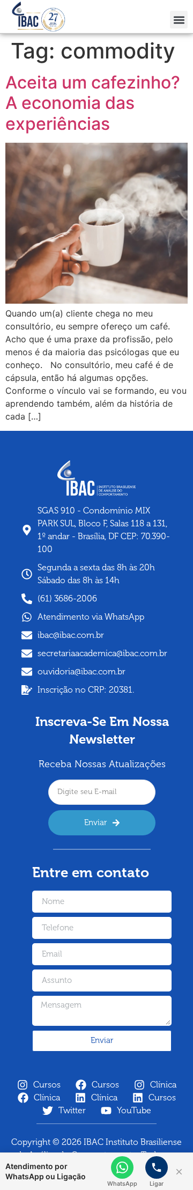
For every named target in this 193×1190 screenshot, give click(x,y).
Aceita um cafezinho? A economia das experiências (94, 103)
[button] (179, 19)
